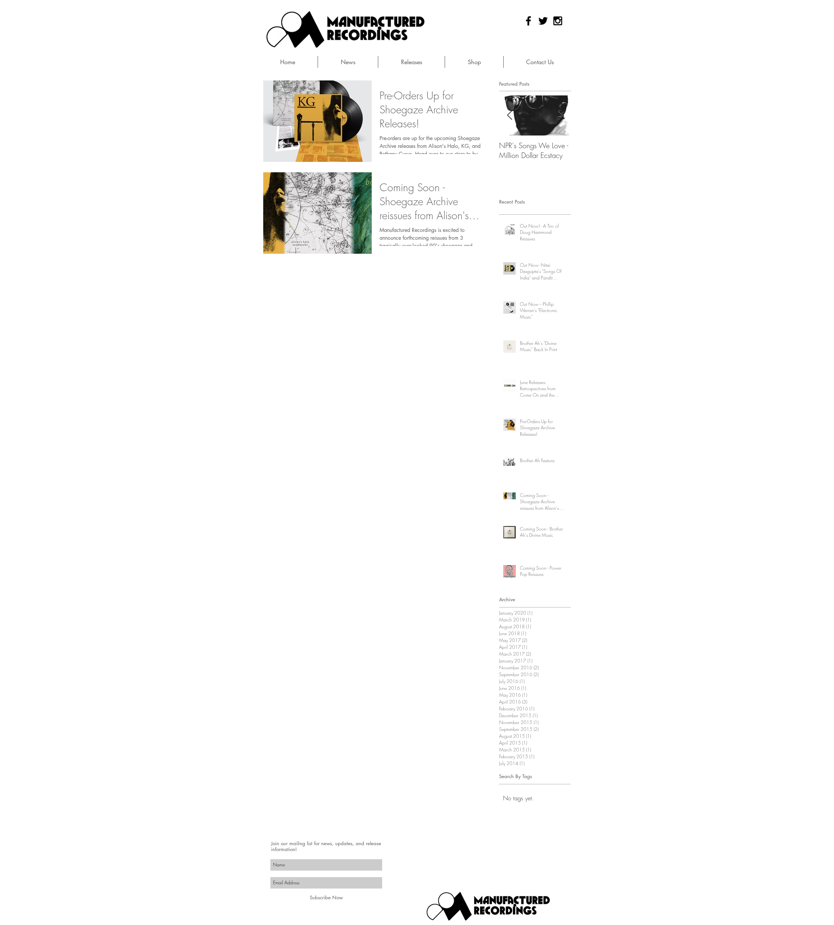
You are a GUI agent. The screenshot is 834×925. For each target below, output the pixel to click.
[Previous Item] (509, 115)
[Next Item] (560, 115)
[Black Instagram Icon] (558, 21)
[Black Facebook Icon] (528, 21)
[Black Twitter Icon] (543, 21)
